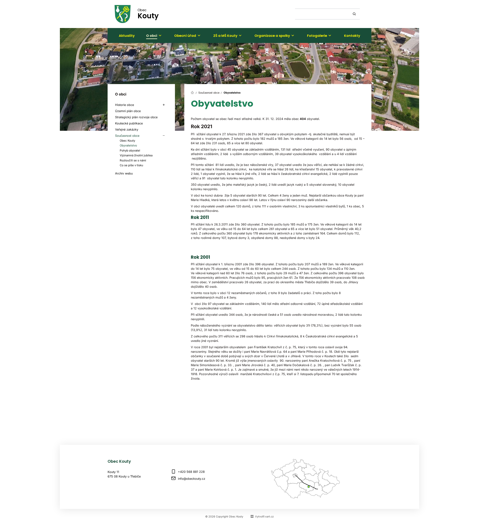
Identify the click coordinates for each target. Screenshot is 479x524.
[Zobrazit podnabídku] (160, 35)
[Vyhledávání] (327, 14)
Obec (148, 14)
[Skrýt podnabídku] (163, 135)
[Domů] (193, 92)
